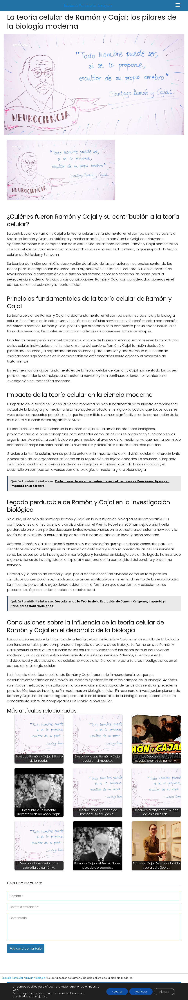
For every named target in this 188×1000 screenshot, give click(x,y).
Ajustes (164, 991)
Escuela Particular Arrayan (88, 5)
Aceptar (117, 991)
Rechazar (141, 991)
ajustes (42, 996)
